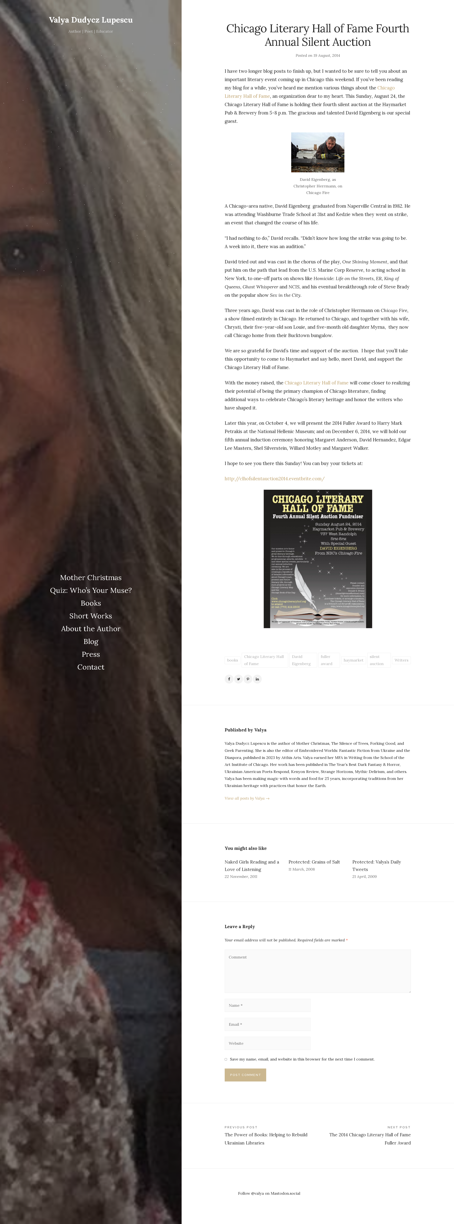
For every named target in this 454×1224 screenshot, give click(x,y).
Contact (90, 666)
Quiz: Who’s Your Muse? (91, 590)
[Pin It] (247, 679)
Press (91, 654)
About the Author (91, 628)
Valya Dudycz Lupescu (91, 20)
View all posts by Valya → (247, 798)
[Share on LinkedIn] (257, 679)
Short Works (91, 615)
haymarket (354, 660)
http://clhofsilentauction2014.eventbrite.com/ (275, 479)
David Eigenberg (301, 660)
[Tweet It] (238, 679)
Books (91, 603)
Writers (401, 660)
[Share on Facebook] (229, 679)
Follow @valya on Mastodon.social (269, 1193)
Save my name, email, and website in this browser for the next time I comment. (302, 1059)
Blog (91, 641)
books (232, 660)
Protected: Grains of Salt (314, 862)
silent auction (377, 660)
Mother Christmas (91, 577)
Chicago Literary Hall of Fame (316, 383)
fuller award (326, 660)
